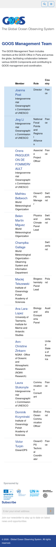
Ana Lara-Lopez (21, 310)
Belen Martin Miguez (20, 220)
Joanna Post (20, 92)
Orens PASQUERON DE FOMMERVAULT (22, 159)
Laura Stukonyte (22, 384)
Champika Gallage (22, 244)
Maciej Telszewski (22, 281)
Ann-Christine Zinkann (21, 346)
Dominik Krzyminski (22, 414)
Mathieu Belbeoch (21, 195)
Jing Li (19, 119)
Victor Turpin (19, 443)
